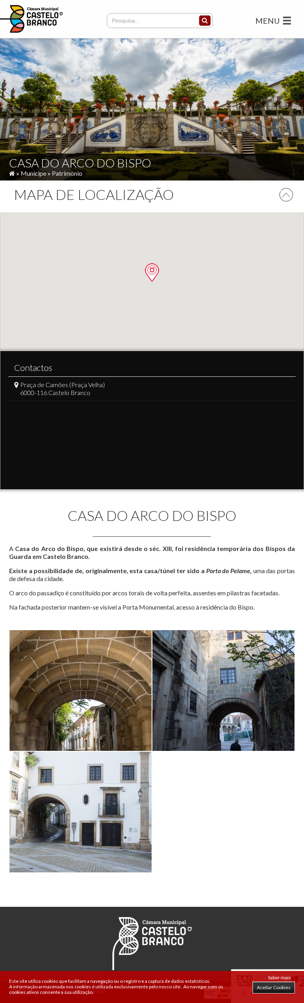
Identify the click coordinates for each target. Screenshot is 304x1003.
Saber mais (279, 977)
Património (67, 173)
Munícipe (33, 173)
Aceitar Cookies (274, 987)
